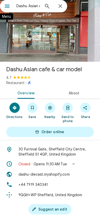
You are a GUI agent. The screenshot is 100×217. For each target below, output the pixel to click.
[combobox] (28, 6)
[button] (50, 164)
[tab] (25, 92)
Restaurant (15, 82)
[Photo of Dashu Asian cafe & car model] (50, 31)
